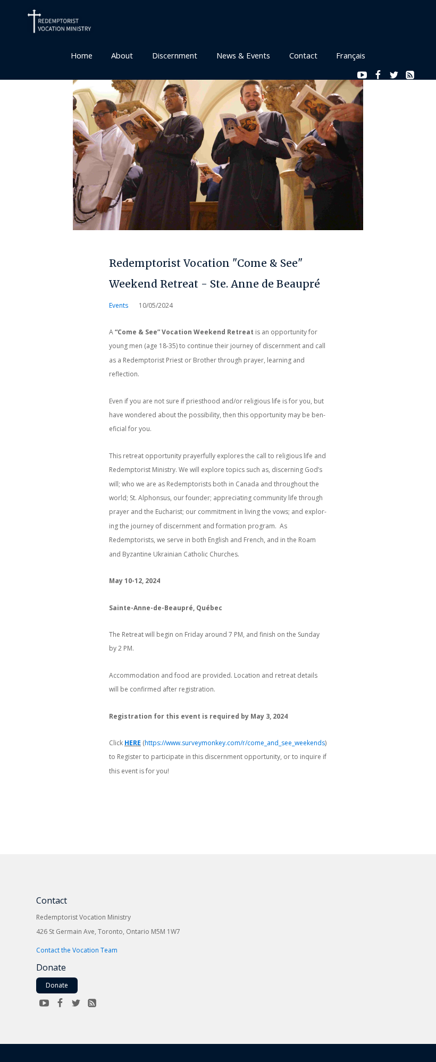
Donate (57, 985)
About (122, 55)
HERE (132, 742)
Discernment (174, 55)
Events (118, 305)
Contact (303, 55)
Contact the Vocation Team (77, 950)
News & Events (243, 55)
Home (82, 55)
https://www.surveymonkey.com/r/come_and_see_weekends (235, 742)
